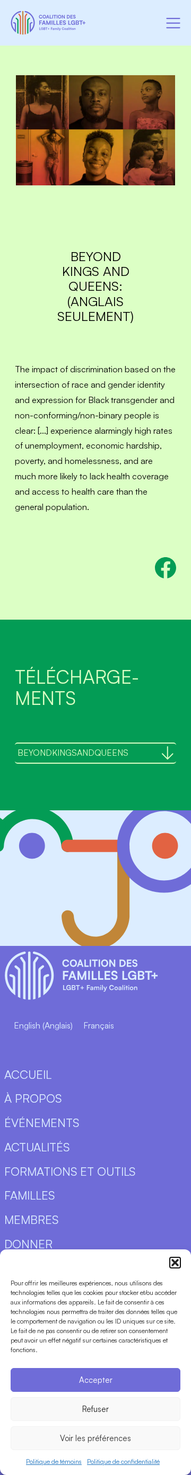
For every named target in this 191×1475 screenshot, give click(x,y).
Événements (41, 1122)
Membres (31, 1219)
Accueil (27, 1074)
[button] (175, 1262)
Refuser (95, 1409)
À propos (33, 1098)
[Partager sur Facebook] (165, 567)
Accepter (95, 1380)
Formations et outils (69, 1171)
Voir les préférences (95, 1438)
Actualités (37, 1147)
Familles (29, 1195)
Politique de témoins (54, 1461)
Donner (28, 1244)
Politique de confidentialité (123, 1461)
